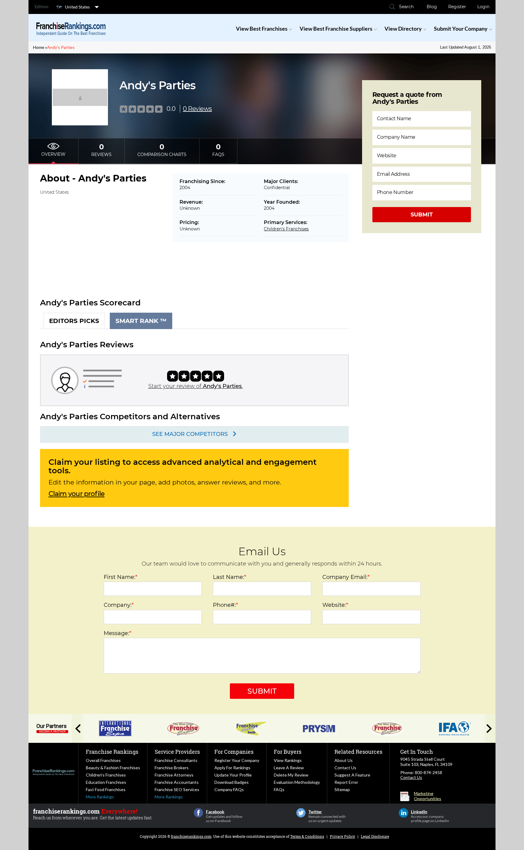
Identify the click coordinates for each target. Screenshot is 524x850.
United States (77, 6)
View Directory (403, 28)
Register (457, 6)
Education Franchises (106, 782)
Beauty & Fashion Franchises (113, 767)
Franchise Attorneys (174, 774)
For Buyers (287, 751)
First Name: (120, 577)
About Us (343, 760)
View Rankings (288, 760)
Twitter (301, 813)
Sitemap (342, 789)
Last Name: (229, 577)
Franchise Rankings (112, 751)
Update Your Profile (233, 774)
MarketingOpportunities (427, 796)
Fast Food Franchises (106, 789)
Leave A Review (289, 767)
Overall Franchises (103, 760)
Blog (432, 6)
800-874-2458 (428, 772)
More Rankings (100, 796)
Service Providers (177, 751)
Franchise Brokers (172, 767)
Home (38, 47)
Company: (119, 605)
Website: (335, 605)
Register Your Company (236, 760)
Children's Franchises (286, 229)
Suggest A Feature (352, 774)
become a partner (52, 731)
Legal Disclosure (375, 836)
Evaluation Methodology (297, 782)
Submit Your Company (461, 28)
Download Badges (231, 782)
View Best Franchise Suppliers (336, 28)
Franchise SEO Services (177, 789)
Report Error (346, 782)
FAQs (279, 789)
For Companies (234, 751)
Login (483, 6)
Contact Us (345, 767)
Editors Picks (74, 321)
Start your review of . (195, 386)
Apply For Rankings (232, 767)
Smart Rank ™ (141, 321)
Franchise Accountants (177, 782)
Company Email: (346, 577)
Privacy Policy (342, 836)
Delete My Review (291, 774)
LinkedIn (403, 813)
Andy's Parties (61, 47)
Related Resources (358, 751)
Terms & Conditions (307, 836)
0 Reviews (197, 108)
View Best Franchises (261, 28)
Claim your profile (77, 494)
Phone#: (225, 605)
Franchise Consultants (176, 760)
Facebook (198, 813)
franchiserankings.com (191, 836)
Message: (117, 633)
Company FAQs (229, 789)
